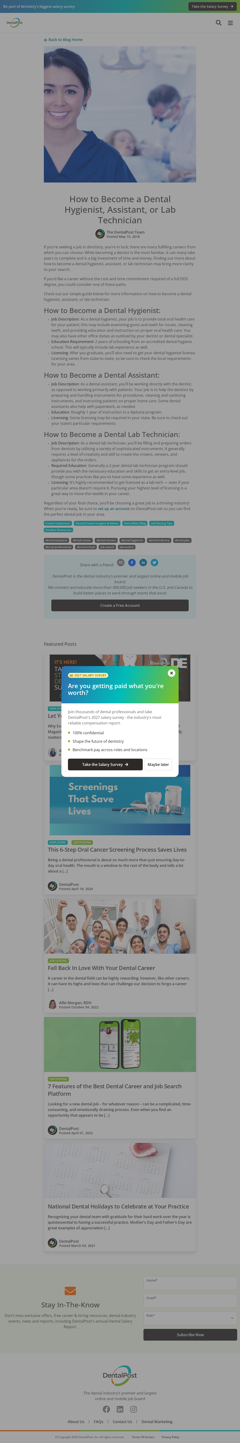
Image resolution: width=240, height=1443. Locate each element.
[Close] (171, 673)
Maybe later (158, 764)
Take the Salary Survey (102, 764)
